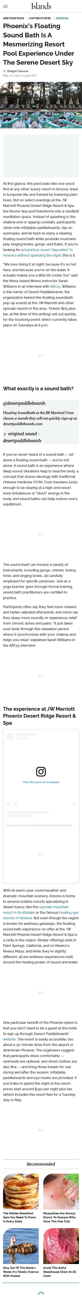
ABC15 (55, 286)
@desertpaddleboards (24, 403)
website (9, 1039)
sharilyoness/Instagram (68, 125)
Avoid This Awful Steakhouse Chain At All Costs (59, 1272)
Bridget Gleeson (18, 71)
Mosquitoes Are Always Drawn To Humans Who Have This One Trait (59, 1217)
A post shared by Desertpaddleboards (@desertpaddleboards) (43, 825)
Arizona (62, 18)
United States (40, 18)
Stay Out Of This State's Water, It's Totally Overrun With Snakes (21, 1272)
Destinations (13, 18)
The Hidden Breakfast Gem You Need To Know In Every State (19, 1217)
